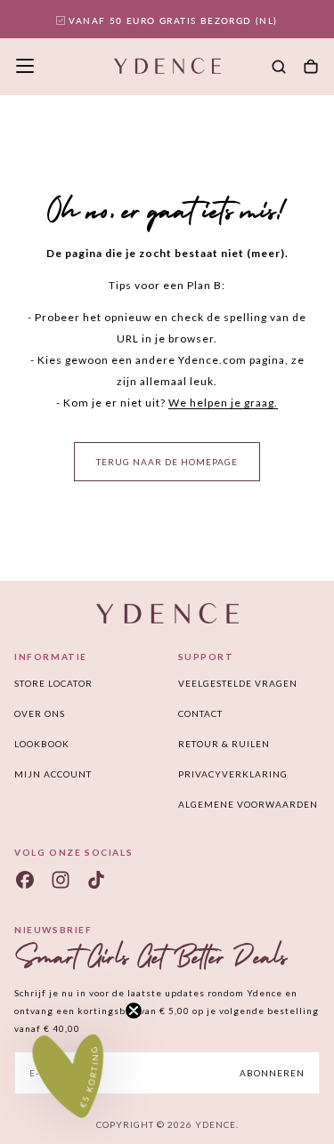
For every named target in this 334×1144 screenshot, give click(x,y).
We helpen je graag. (223, 402)
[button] (25, 66)
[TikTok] (96, 879)
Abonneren (272, 1072)
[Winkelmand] (311, 67)
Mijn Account (53, 774)
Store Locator (53, 683)
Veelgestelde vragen (237, 683)
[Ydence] (167, 613)
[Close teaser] (134, 1010)
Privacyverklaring (233, 774)
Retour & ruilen (224, 743)
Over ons (39, 713)
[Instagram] (60, 879)
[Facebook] (25, 879)
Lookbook (41, 743)
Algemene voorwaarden (248, 804)
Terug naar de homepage (167, 461)
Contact (200, 713)
